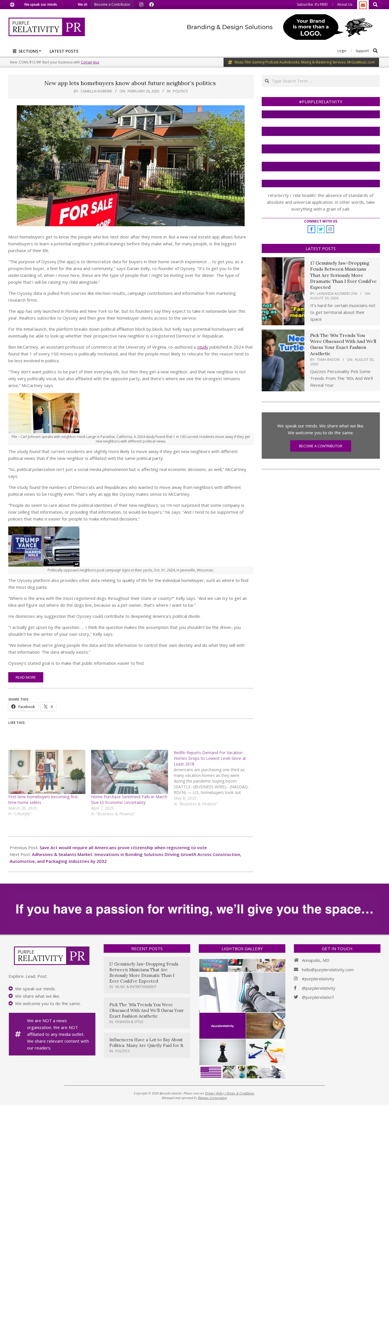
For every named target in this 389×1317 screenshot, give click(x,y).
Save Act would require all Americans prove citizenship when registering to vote (123, 847)
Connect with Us (320, 221)
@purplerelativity (318, 988)
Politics (180, 91)
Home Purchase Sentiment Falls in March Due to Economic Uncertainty (129, 799)
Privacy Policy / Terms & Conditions (229, 1093)
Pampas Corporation (212, 1097)
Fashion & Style (129, 1021)
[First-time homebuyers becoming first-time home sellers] (46, 772)
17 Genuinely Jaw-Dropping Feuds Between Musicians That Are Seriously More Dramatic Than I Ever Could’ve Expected (343, 275)
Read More (26, 677)
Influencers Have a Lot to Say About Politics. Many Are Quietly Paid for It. (147, 1042)
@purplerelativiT (318, 997)
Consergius (90, 62)
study (202, 347)
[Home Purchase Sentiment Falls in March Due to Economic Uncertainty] (129, 772)
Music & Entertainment (136, 986)
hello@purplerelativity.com (328, 969)
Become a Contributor (320, 445)
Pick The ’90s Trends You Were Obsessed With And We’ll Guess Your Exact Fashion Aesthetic (343, 344)
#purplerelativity (318, 978)
